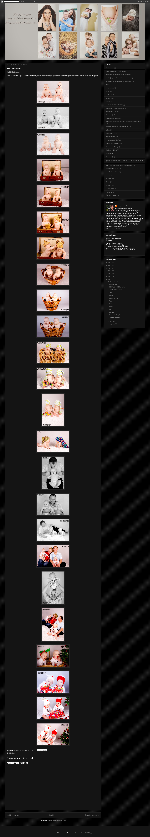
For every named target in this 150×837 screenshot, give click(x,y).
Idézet (108, 130)
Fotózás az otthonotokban (114, 105)
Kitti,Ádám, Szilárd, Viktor (117, 287)
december (113, 282)
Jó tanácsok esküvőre (113, 140)
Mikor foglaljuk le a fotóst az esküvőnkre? (119, 165)
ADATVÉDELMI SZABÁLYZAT (115, 71)
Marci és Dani (113, 284)
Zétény (111, 312)
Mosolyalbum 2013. (112, 168)
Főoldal (52, 815)
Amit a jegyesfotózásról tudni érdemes (118, 78)
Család (108, 95)
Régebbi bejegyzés (92, 815)
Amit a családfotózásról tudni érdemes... (119, 74)
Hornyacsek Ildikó (123, 206)
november (113, 321)
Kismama (109, 157)
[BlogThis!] (40, 750)
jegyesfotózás (110, 136)
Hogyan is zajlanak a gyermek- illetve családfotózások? (123, 121)
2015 (110, 271)
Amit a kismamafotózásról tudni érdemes (119, 81)
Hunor (111, 306)
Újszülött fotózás (111, 195)
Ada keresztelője (114, 317)
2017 (110, 265)
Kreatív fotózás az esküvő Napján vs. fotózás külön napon (124, 160)
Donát (111, 295)
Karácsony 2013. (111, 147)
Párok (108, 175)
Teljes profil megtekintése (114, 229)
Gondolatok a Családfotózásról (116, 108)
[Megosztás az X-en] (42, 750)
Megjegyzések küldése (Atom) (57, 820)
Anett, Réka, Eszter (115, 290)
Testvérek (109, 192)
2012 (110, 279)
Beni (110, 309)
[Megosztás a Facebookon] (44, 750)
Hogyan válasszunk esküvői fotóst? (117, 126)
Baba (13, 753)
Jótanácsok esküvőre (112, 143)
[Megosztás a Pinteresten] (46, 750)
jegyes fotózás (110, 133)
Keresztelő (109, 153)
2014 (110, 274)
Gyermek (109, 115)
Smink (108, 182)
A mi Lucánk (110, 68)
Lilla (110, 304)
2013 (110, 276)
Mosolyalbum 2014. (112, 172)
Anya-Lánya (110, 88)
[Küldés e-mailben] (38, 750)
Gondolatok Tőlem (112, 111)
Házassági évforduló (112, 118)
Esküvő (108, 98)
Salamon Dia (113, 298)
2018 (110, 262)
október (112, 324)
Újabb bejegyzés (13, 815)
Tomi (110, 301)
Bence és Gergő (114, 315)
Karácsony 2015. (111, 150)
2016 (110, 268)
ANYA (107, 84)
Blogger (90, 833)
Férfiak (108, 101)
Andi (110, 292)
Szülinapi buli (110, 189)
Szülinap (108, 185)
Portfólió (108, 178)
